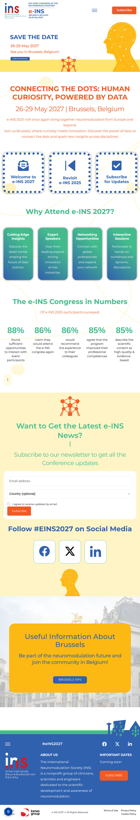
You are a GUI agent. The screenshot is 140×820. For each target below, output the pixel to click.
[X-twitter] (117, 744)
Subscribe (19, 511)
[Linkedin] (130, 744)
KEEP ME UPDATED (20, 59)
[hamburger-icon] (94, 10)
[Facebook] (104, 744)
